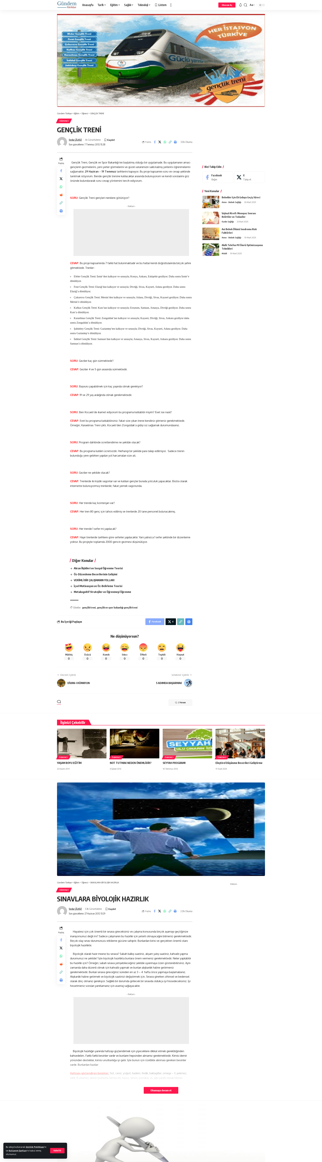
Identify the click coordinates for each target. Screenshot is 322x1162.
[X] (249, 177)
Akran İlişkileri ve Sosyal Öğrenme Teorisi (98, 568)
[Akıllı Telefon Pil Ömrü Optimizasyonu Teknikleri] (210, 250)
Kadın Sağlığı (228, 221)
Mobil (224, 253)
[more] (171, 5)
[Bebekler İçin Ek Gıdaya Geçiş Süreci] (210, 202)
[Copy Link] (170, 142)
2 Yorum (182, 702)
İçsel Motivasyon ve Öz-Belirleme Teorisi (98, 586)
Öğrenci (64, 121)
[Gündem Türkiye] (67, 5)
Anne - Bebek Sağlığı (231, 202)
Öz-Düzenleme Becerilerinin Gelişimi (95, 574)
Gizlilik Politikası (35, 1147)
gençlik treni (89, 607)
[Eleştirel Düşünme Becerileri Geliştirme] (240, 743)
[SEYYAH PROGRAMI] (187, 743)
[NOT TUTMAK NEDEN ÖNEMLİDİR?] (134, 743)
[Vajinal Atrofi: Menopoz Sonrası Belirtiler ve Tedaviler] (210, 218)
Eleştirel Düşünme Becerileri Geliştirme (239, 763)
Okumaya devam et (161, 1090)
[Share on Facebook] (154, 142)
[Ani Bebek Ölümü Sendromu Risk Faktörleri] (210, 234)
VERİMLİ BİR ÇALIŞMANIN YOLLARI (94, 580)
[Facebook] (217, 177)
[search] (245, 5)
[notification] (240, 5)
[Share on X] (159, 142)
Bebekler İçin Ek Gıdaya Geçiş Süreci (241, 197)
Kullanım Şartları (18, 1150)
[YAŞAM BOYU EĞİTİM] (81, 743)
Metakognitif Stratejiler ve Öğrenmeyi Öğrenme (102, 592)
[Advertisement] (131, 232)
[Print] (175, 142)
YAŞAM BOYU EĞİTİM (69, 763)
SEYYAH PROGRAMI (174, 763)
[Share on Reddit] (61, 195)
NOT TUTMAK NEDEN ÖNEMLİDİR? (130, 763)
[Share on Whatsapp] (165, 142)
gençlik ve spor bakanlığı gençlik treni (117, 607)
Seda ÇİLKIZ (75, 139)
